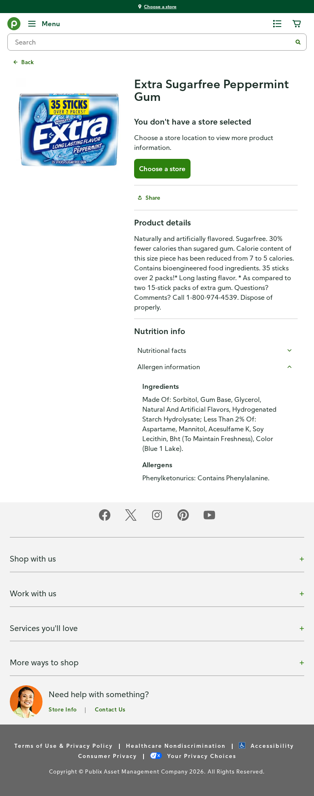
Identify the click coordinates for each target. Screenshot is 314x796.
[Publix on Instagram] (157, 519)
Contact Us (110, 709)
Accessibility (271, 745)
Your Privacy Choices (200, 755)
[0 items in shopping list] (277, 24)
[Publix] (13, 25)
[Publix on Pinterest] (183, 519)
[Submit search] (298, 42)
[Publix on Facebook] (104, 519)
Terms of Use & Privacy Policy (63, 745)
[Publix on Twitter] (130, 519)
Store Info (63, 709)
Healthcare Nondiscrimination (176, 745)
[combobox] (153, 42)
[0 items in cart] (297, 24)
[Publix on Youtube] (209, 519)
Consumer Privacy (107, 755)
